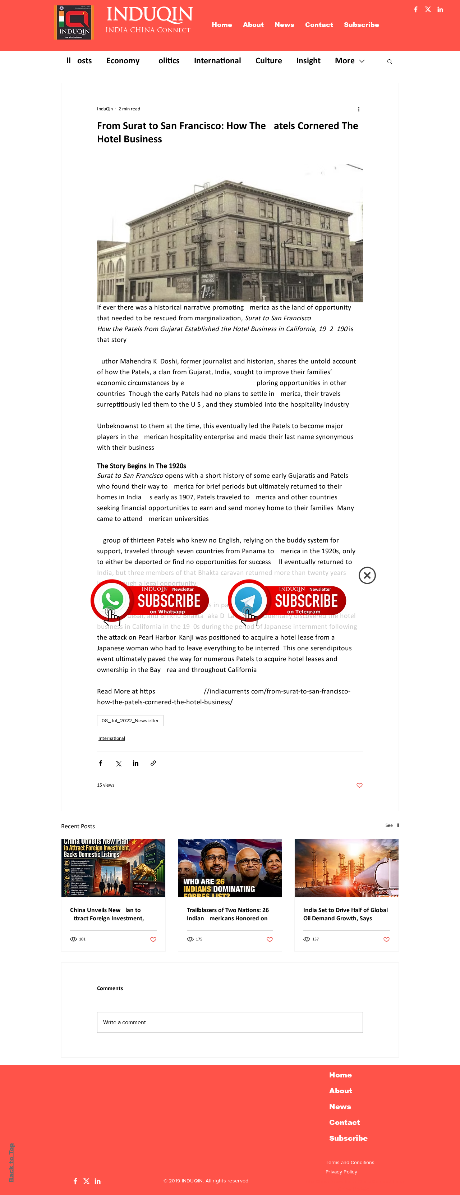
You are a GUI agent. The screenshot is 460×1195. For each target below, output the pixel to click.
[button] (367, 575)
